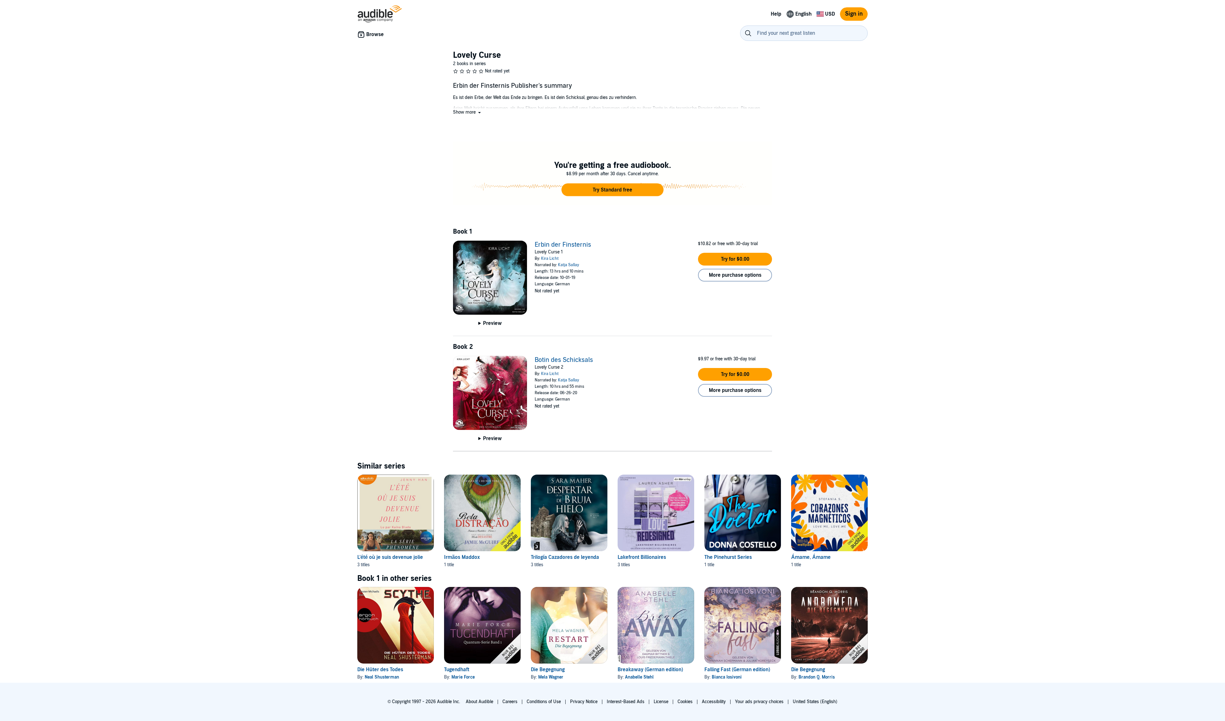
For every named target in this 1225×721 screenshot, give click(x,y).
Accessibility (714, 701)
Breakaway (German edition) (650, 669)
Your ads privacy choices (759, 701)
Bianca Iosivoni (727, 677)
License (661, 701)
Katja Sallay (568, 264)
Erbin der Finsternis (563, 245)
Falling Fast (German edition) (737, 669)
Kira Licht (550, 258)
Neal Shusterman (382, 677)
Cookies (685, 701)
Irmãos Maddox (462, 557)
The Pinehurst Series (728, 557)
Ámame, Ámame (811, 557)
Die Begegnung (548, 669)
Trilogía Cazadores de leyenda (565, 557)
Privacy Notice (584, 701)
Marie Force (463, 677)
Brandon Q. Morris (816, 677)
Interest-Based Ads (625, 701)
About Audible (479, 701)
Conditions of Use (544, 701)
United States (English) (815, 701)
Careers (509, 701)
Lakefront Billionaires (642, 557)
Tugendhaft (456, 669)
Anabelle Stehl (639, 677)
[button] (467, 112)
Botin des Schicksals (564, 360)
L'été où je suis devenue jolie (390, 557)
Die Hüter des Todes (380, 669)
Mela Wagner (550, 677)
